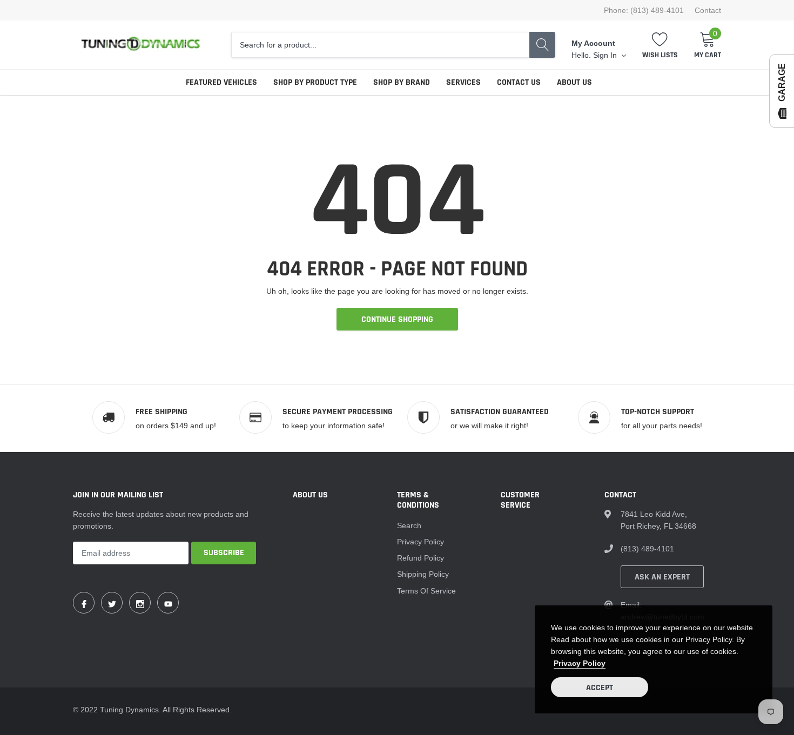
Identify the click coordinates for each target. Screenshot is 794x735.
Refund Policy (420, 558)
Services (463, 82)
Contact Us (519, 82)
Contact (708, 10)
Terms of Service (426, 590)
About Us (574, 82)
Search (409, 525)
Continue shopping (397, 319)
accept (599, 687)
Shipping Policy (423, 574)
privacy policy (579, 663)
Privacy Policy (420, 541)
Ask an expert (662, 577)
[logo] (140, 45)
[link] (84, 602)
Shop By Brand (401, 82)
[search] (542, 45)
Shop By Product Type (315, 82)
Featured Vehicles (221, 82)
